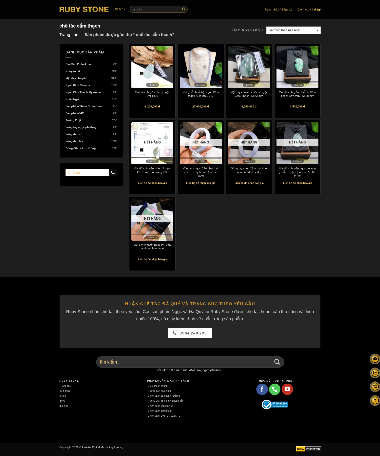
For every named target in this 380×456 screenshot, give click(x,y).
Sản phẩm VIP (75, 113)
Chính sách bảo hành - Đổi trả (164, 395)
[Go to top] (375, 401)
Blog (62, 400)
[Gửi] (183, 9)
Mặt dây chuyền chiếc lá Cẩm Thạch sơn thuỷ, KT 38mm (297, 93)
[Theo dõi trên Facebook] (262, 389)
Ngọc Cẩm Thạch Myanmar (83, 92)
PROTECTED (313, 449)
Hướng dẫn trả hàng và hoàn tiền (165, 400)
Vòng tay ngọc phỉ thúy (81, 127)
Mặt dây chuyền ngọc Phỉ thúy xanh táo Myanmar (152, 246)
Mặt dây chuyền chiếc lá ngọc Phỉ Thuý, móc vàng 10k (152, 170)
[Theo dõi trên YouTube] (287, 389)
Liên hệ (64, 405)
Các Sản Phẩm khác (79, 64)
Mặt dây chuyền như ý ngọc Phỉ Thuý (152, 93)
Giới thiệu (65, 390)
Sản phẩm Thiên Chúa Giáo (84, 106)
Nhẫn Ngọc (73, 99)
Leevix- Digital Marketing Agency (102, 447)
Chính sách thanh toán (160, 410)
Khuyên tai (73, 71)
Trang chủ (68, 34)
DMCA (300, 449)
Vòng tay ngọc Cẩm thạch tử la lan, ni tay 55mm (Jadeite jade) (201, 172)
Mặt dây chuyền (76, 78)
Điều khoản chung (158, 385)
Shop (63, 395)
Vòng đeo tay (74, 141)
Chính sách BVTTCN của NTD (164, 415)
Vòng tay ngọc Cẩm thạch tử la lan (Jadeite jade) (249, 170)
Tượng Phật (73, 120)
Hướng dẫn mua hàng (160, 390)
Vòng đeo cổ (74, 134)
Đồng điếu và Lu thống (81, 148)
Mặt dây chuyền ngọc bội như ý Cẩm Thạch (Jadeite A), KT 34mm (297, 172)
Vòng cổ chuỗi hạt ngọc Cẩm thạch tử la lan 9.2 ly (201, 93)
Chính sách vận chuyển (160, 405)
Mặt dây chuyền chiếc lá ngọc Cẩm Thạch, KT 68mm (249, 93)
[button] (121, 9)
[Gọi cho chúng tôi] (274, 389)
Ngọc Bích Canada (78, 85)
